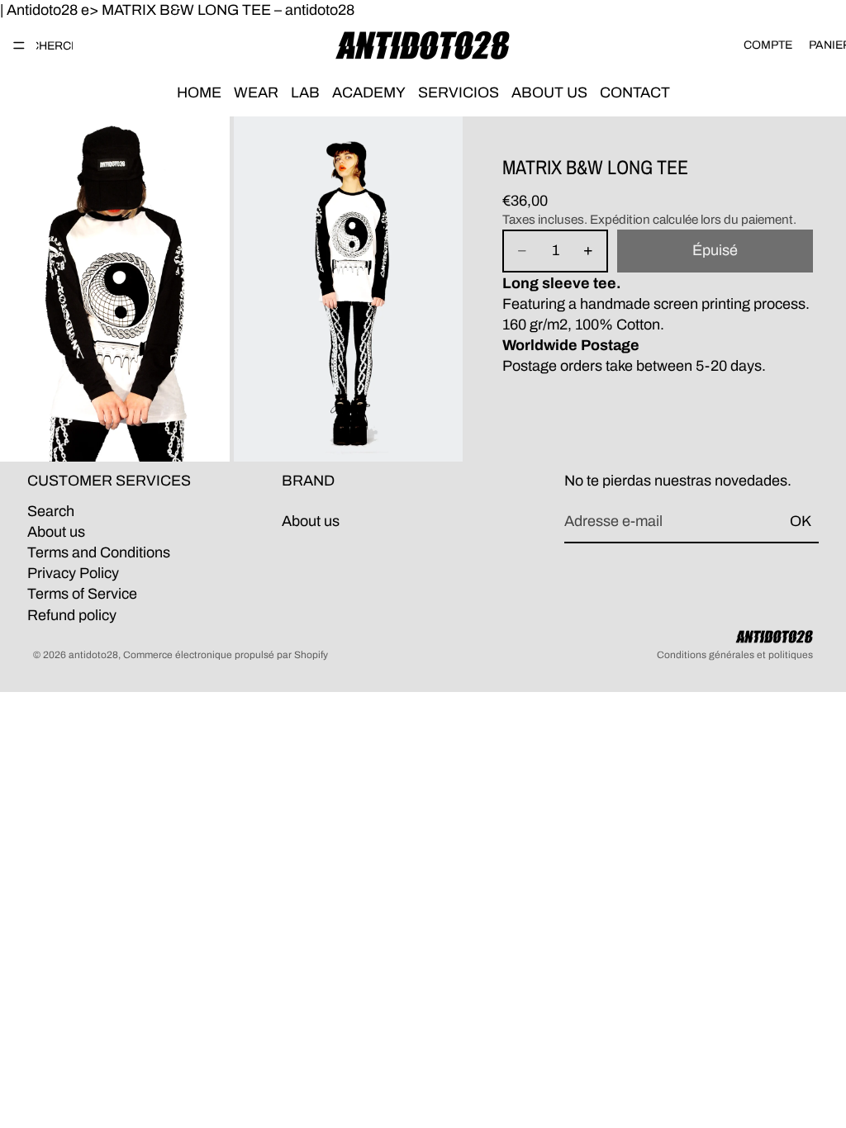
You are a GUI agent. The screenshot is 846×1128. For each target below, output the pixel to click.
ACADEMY (369, 92)
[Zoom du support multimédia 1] (115, 289)
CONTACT (635, 92)
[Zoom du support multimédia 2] (348, 289)
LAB (305, 92)
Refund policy (71, 615)
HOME (199, 92)
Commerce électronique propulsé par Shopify (225, 655)
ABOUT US (549, 92)
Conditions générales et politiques (735, 655)
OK (800, 521)
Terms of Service (82, 594)
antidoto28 (93, 655)
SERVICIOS (458, 92)
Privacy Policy (73, 573)
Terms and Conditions (98, 552)
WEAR (256, 92)
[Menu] (19, 45)
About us (56, 532)
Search (50, 511)
